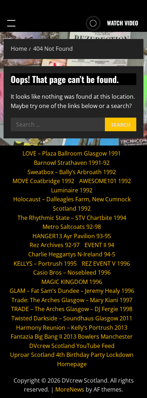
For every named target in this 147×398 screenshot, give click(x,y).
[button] (11, 23)
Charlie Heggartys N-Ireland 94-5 (71, 254)
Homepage (72, 364)
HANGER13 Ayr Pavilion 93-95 (71, 236)
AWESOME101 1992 (105, 181)
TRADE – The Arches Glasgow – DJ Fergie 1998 (71, 309)
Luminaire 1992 (71, 190)
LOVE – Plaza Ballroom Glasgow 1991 (71, 153)
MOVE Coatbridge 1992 (43, 181)
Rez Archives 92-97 (55, 245)
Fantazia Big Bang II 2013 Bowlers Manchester (72, 336)
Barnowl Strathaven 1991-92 (72, 163)
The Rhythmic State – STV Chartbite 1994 (71, 218)
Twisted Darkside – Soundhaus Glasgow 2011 (71, 318)
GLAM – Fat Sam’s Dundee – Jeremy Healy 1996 (72, 291)
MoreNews (69, 389)
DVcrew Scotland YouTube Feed (72, 346)
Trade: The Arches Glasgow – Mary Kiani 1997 (71, 300)
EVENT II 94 (99, 245)
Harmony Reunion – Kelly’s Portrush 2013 (71, 327)
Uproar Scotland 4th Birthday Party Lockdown (71, 355)
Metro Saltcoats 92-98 (71, 227)
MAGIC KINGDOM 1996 (71, 282)
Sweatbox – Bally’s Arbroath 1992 (71, 172)
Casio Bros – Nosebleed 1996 (72, 272)
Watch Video (122, 23)
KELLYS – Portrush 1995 (45, 263)
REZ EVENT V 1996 (106, 263)
